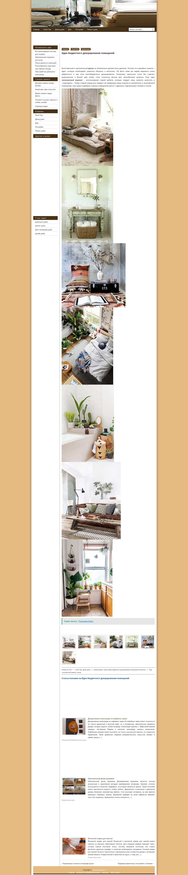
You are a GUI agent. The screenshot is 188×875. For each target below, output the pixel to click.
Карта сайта (115, 872)
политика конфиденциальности (88, 872)
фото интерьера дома (43, 229)
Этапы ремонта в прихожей (45, 63)
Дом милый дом (61, 6)
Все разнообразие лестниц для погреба (45, 52)
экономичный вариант (69, 672)
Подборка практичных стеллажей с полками (135, 863)
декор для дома (41, 222)
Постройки (79, 29)
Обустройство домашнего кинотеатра (45, 73)
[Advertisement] (95, 38)
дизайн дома (40, 233)
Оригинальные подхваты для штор (44, 58)
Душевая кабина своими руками (44, 84)
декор (79, 672)
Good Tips (47, 29)
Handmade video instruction (45, 89)
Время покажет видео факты (43, 94)
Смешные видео (41, 106)
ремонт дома (40, 225)
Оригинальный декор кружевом (101, 778)
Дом (69, 29)
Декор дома (59, 29)
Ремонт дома (92, 29)
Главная (36, 29)
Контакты (105, 872)
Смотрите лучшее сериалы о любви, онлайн (46, 100)
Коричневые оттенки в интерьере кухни (78, 863)
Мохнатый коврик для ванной (100, 838)
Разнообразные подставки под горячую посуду (45, 67)
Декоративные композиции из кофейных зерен (107, 718)
